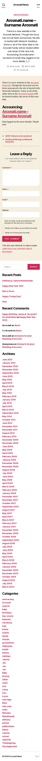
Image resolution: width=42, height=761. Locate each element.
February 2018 (9, 396)
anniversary (8, 599)
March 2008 (8, 486)
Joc (4, 666)
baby (4, 609)
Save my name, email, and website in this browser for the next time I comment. (19, 222)
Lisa (4, 686)
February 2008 (9, 490)
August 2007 (8, 510)
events (5, 633)
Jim (4, 663)
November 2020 (10, 369)
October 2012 (8, 420)
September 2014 (10, 413)
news (4, 709)
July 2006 (7, 547)
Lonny (5, 689)
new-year (7, 706)
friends (5, 639)
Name (5, 189)
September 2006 (10, 540)
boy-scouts (7, 616)
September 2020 (10, 373)
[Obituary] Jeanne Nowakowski (17, 281)
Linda (5, 683)
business (6, 619)
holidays (6, 656)
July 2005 (7, 583)
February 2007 (9, 523)
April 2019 (7, 383)
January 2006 (9, 567)
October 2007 (9, 503)
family (5, 636)
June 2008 (7, 476)
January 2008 (9, 493)
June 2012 (7, 423)
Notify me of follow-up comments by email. (21, 228)
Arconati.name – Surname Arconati (16, 113)
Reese (5, 729)
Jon (4, 669)
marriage (6, 699)
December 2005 (10, 570)
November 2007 (10, 500)
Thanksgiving (9, 743)
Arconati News (21, 5)
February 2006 (9, 563)
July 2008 (7, 473)
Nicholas (6, 713)
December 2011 (9, 426)
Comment (7, 168)
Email (5, 200)
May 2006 (7, 553)
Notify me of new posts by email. (17, 233)
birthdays (7, 612)
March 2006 (8, 560)
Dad (4, 626)
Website (5, 210)
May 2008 (7, 480)
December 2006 (10, 530)
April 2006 (7, 557)
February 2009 (9, 456)
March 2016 (8, 410)
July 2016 (7, 403)
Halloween (7, 646)
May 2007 (7, 513)
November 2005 (10, 573)
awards (6, 606)
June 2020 (7, 376)
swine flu (6, 739)
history (5, 653)
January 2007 (9, 526)
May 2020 (7, 379)
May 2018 (7, 393)
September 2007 (10, 506)
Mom (4, 703)
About (17, 325)
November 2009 (10, 443)
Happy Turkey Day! (11, 296)
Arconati (6, 602)
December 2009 (10, 440)
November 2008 (10, 466)
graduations (8, 643)
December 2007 (10, 496)
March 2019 (8, 386)
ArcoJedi (16, 66)
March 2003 (8, 587)
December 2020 (10, 366)
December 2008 (10, 463)
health (5, 649)
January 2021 (9, 363)
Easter (5, 629)
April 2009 (7, 453)
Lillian (5, 679)
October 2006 (9, 537)
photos (5, 723)
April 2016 (7, 406)
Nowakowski (8, 716)
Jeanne (5, 659)
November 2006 (10, 533)
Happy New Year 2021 (13, 286)
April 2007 (7, 516)
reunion (6, 733)
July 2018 (7, 389)
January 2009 (9, 460)
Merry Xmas (8, 291)
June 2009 (7, 446)
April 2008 (7, 483)
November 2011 (9, 430)
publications (8, 726)
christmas (7, 623)
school (5, 736)
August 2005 (8, 580)
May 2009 (7, 450)
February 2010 (9, 436)
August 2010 (8, 433)
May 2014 (7, 416)
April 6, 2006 (30, 66)
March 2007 (8, 520)
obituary (6, 719)
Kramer (6, 676)
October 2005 (9, 577)
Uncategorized (21, 15)
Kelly (4, 673)
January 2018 (9, 399)
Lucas (5, 696)
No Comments (22, 70)
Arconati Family (26, 94)
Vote (4, 301)
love (4, 693)
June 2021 (7, 359)
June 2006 (7, 550)
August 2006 (8, 543)
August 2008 (8, 470)
